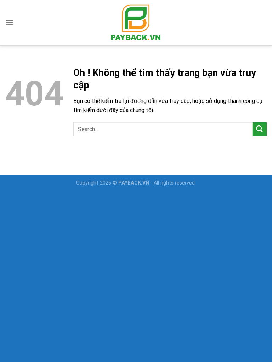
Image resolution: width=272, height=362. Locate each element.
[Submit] (260, 129)
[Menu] (9, 22)
